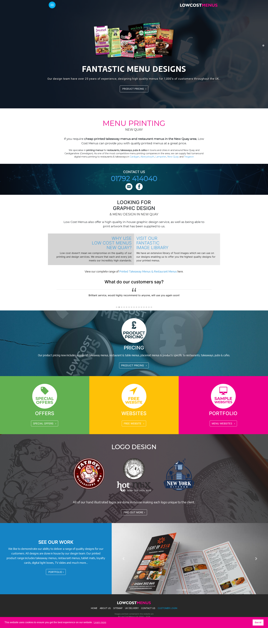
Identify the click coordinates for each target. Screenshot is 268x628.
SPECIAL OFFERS (43, 423)
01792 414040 (134, 178)
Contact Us (148, 608)
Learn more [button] (100, 622)
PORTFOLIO (55, 571)
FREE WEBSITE (133, 423)
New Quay (173, 156)
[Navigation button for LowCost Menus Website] (52, 5)
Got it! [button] (258, 622)
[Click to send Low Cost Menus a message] (129, 186)
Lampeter (160, 156)
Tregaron (189, 156)
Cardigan (134, 156)
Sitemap (118, 608)
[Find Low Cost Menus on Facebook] (139, 186)
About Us (105, 608)
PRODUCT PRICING (133, 88)
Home (94, 608)
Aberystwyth (147, 156)
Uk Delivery (132, 608)
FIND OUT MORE (133, 512)
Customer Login (167, 608)
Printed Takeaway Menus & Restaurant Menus (148, 271)
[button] (123, 558)
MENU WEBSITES (222, 423)
